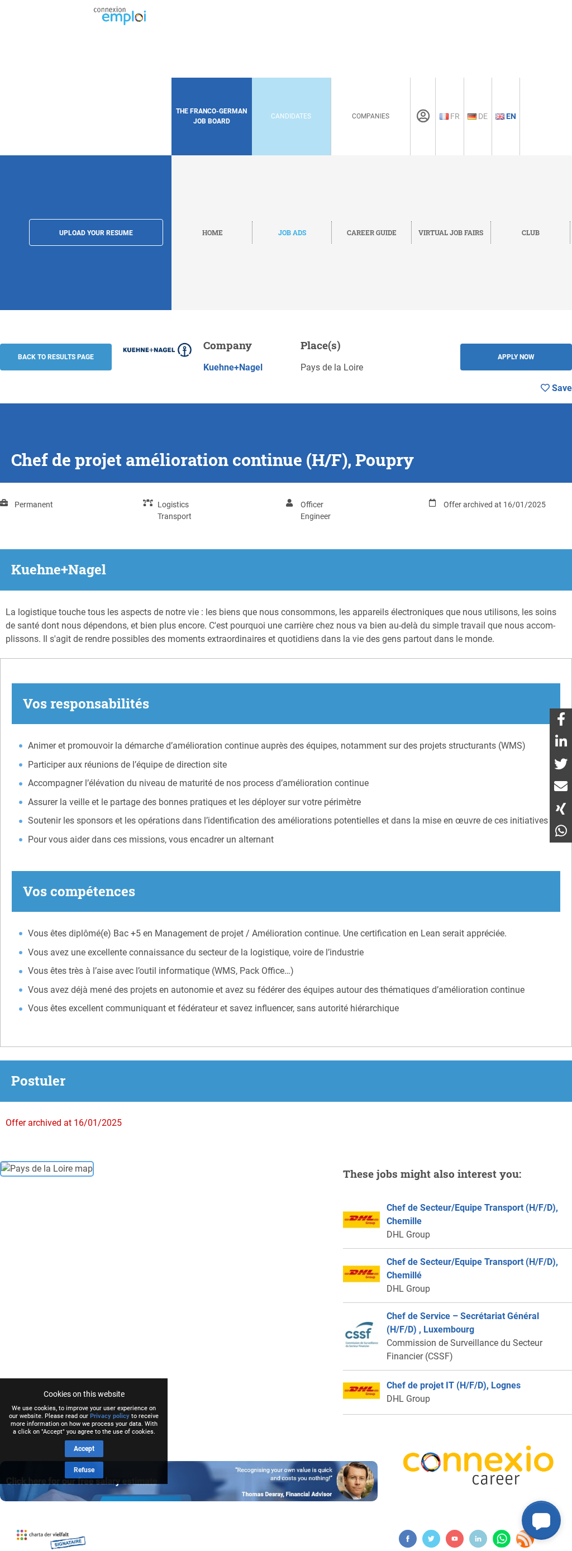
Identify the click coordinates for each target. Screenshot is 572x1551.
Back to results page (56, 357)
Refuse (84, 1470)
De (482, 116)
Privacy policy (110, 1416)
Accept (84, 1449)
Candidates (291, 116)
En (510, 116)
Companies (370, 116)
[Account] (423, 116)
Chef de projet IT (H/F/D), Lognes (454, 1385)
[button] (541, 1520)
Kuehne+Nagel (233, 367)
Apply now (516, 357)
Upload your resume (96, 233)
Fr (454, 116)
